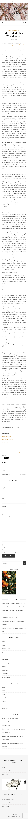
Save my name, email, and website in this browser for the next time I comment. (12, 517)
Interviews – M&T (6, 802)
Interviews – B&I (6, 770)
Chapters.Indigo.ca (7, 439)
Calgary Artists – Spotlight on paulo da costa (13, 603)
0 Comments (23, 474)
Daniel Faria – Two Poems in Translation (12, 610)
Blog (9, 30)
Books (17, 718)
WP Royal (17, 816)
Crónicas (4, 701)
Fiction (3, 645)
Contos (3, 687)
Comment (4, 521)
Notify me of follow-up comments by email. (13, 547)
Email (3, 498)
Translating (5, 673)
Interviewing (5, 663)
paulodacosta (6, 474)
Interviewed (5, 659)
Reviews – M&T (6, 806)
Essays (3, 656)
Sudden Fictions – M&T (8, 799)
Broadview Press (6, 436)
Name (4, 491)
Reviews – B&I (5, 774)
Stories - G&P (16, 30)
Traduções (4, 698)
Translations (5, 670)
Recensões (5, 708)
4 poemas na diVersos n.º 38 (9, 617)
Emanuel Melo (5, 722)
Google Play (20, 452)
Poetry (3, 652)
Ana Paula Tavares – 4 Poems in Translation (13, 607)
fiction (4, 470)
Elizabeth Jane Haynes (8, 718)
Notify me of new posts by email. (10, 552)
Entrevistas (5, 705)
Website (4, 506)
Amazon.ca (5, 442)
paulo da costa (14, 10)
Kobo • (14, 452)
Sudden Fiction (6, 648)
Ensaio (3, 694)
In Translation (6, 677)
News (3, 641)
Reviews (4, 666)
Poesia (3, 690)
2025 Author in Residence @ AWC (11, 614)
